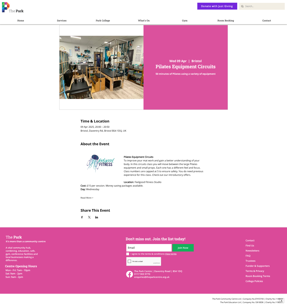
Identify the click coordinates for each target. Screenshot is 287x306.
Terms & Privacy (255, 271)
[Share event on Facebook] (82, 217)
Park (14, 237)
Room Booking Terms (256, 276)
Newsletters (252, 250)
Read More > (87, 197)
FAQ (248, 255)
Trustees (250, 260)
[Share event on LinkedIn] (96, 217)
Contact (250, 240)
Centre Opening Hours (21, 266)
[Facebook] (129, 274)
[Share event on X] (89, 217)
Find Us (250, 245)
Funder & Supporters (256, 266)
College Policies (254, 281)
